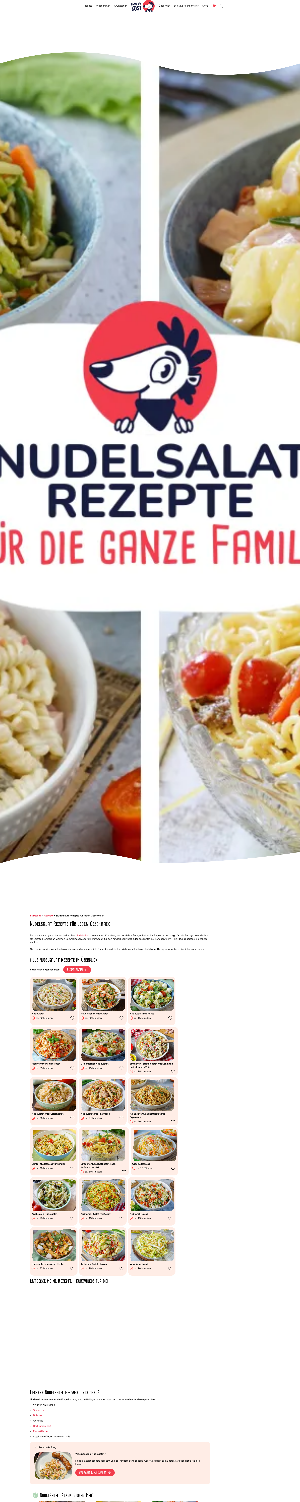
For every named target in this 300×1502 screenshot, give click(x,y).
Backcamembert (42, 1426)
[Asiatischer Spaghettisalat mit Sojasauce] (152, 1110)
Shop (205, 5)
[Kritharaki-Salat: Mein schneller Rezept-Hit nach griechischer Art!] (152, 1210)
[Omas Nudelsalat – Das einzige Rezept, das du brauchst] (54, 1010)
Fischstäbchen (41, 1431)
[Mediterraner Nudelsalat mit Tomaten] (54, 1060)
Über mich (164, 5)
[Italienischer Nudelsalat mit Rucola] (103, 1010)
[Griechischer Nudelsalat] (103, 1060)
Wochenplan (103, 5)
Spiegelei (38, 1410)
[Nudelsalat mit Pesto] (152, 1010)
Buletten (38, 1415)
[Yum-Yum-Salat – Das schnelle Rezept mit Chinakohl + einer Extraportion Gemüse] (152, 1260)
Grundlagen (120, 5)
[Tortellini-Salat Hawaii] (103, 1260)
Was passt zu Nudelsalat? (93, 1472)
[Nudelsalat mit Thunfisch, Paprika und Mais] (103, 1110)
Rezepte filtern (75, 969)
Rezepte (87, 5)
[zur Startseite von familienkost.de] (143, 5)
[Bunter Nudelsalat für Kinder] (54, 1160)
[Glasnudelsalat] (154, 1160)
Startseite (35, 915)
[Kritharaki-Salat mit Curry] (103, 1210)
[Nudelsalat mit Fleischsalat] (54, 1110)
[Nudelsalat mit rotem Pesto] (54, 1260)
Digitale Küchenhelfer (186, 5)
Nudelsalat (82, 935)
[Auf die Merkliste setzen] (73, 1018)
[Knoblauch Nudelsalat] (54, 1210)
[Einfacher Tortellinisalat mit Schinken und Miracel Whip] (152, 1060)
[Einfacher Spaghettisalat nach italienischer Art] (103, 1160)
